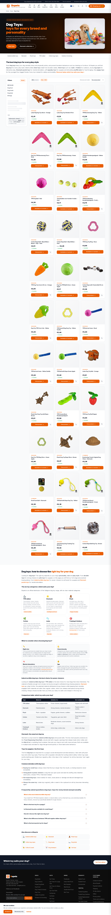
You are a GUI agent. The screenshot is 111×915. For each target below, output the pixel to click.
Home (7, 11)
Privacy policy (97, 896)
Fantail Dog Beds (39, 884)
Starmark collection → (27, 46)
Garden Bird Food (68, 889)
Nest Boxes (67, 887)
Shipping (95, 888)
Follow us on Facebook (12, 889)
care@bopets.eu (21, 885)
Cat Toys (51, 898)
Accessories (81, 884)
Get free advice (100, 862)
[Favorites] (86, 6)
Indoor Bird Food (68, 881)
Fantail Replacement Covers (83, 897)
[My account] (82, 6)
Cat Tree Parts (53, 890)
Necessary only (19, 911)
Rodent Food (81, 881)
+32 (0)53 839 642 (11, 885)
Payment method (97, 886)
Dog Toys (37, 892)
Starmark (23, 56)
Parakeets (66, 879)
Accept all (8, 911)
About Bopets (96, 883)
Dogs (11, 11)
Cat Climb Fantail (82, 901)
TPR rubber (42, 56)
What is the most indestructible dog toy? (37, 794)
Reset (22, 80)
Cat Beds (51, 896)
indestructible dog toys (41, 580)
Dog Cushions (38, 881)
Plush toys (33, 56)
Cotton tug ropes (53, 56)
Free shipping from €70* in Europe (33, 1)
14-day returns (97, 891)
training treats (73, 630)
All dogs (9, 95)
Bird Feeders (67, 884)
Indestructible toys (12, 56)
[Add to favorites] (51, 87)
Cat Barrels (52, 893)
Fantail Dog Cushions (84, 894)
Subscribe (28, 898)
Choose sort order (85, 80)
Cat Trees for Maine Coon (54, 887)
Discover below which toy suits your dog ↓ (70, 72)
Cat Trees (52, 879)
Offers (94, 894)
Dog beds (10, 93)
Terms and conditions (98, 899)
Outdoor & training (67, 56)
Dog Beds (37, 879)
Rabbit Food (81, 879)
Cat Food (51, 901)
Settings (28, 911)
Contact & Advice (97, 880)
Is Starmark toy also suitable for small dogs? (38, 809)
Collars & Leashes (39, 895)
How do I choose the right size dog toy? (36, 814)
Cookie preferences (98, 901)
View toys (11, 46)
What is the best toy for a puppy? (34, 804)
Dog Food (37, 887)
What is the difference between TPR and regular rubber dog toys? (45, 818)
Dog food (10, 88)
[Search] (78, 6)
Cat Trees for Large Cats (54, 882)
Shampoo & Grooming (41, 897)
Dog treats (10, 90)
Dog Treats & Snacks (40, 889)
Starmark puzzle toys (47, 669)
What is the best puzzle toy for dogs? (36, 823)
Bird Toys (66, 892)
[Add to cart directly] (101, 122)
